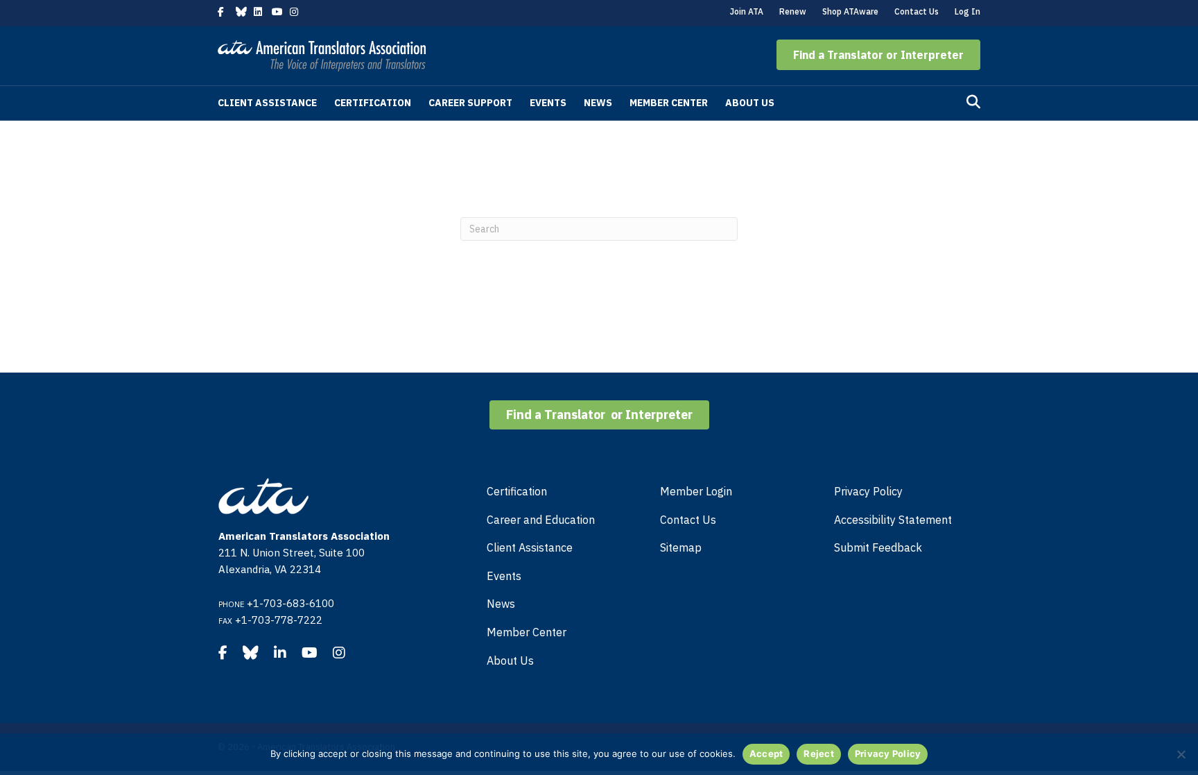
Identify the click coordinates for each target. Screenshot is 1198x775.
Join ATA (746, 11)
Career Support (470, 102)
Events (548, 102)
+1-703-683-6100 (290, 603)
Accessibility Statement (893, 520)
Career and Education (541, 520)
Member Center (669, 102)
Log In (967, 11)
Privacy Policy (868, 491)
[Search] (973, 102)
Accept (766, 753)
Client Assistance (267, 102)
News (598, 102)
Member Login (696, 491)
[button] (878, 55)
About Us (749, 102)
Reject (819, 753)
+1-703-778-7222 (278, 620)
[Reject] (1181, 754)
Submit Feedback (878, 547)
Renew (792, 11)
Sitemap (681, 547)
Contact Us (916, 11)
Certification (372, 102)
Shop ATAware (850, 11)
